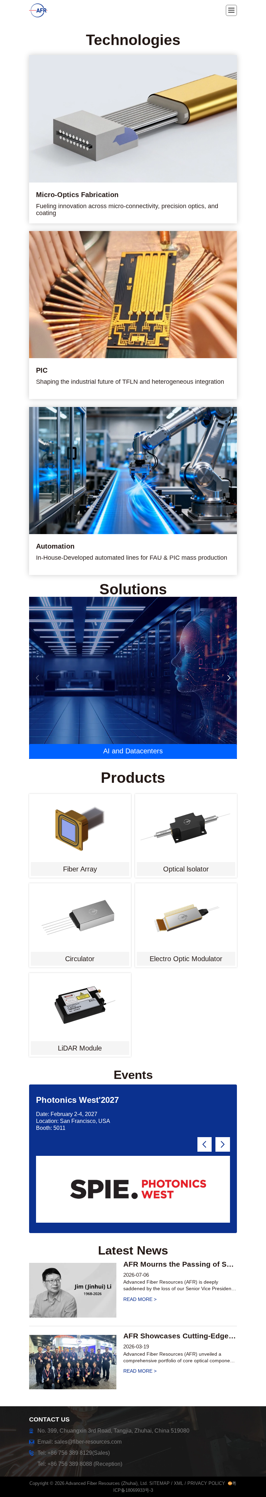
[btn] (231, 10)
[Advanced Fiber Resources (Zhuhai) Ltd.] (44, 10)
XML (178, 1483)
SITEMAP (159, 1483)
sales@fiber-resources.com (88, 1442)
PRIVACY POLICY (206, 1483)
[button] (228, 677)
